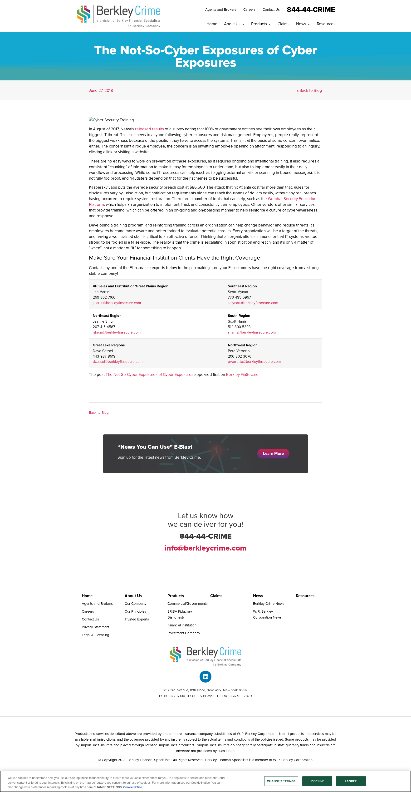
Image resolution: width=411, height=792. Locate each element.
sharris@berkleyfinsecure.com (252, 332)
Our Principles (135, 611)
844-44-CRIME (311, 9)
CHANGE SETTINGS (281, 781)
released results (149, 129)
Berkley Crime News (268, 603)
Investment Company (183, 632)
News (301, 24)
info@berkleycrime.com (205, 547)
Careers (249, 9)
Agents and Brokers (220, 9)
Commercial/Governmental (187, 603)
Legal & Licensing (95, 634)
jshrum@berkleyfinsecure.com (117, 332)
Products (259, 24)
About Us (232, 24)
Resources (326, 24)
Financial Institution (181, 625)
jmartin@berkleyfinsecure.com (117, 302)
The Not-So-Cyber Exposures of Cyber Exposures (149, 374)
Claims (283, 24)
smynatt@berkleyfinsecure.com (253, 302)
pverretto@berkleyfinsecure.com (254, 361)
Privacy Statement (95, 627)
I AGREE (351, 781)
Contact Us (271, 9)
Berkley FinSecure (242, 374)
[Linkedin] (205, 677)
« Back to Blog (309, 90)
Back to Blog (99, 412)
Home (211, 24)
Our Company (135, 603)
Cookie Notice (132, 787)
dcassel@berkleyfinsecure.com (117, 361)
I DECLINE (317, 781)
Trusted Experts (137, 619)
